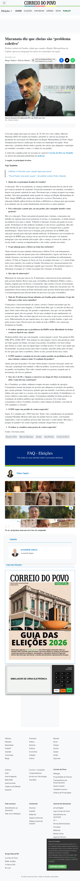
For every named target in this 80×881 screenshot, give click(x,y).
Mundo (56, 813)
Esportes (56, 833)
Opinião (13, 614)
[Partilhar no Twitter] (67, 60)
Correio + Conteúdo (37, 844)
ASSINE (18, 11)
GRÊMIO (50, 11)
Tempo (56, 820)
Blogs (7, 833)
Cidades (32, 830)
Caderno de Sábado (13, 861)
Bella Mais (9, 854)
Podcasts (32, 813)
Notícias (32, 820)
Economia (33, 826)
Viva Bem (32, 854)
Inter (7, 848)
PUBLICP (67, 11)
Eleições (5, 11)
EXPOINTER (39, 11)
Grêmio (8, 844)
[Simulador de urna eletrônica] (40, 754)
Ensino (56, 823)
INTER (58, 11)
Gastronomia (10, 858)
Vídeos (31, 816)
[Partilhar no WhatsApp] (72, 60)
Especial (8, 864)
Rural (55, 816)
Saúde (55, 826)
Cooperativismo (35, 848)
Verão (55, 830)
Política (32, 823)
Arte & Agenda (10, 851)
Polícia (31, 833)
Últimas (8, 813)
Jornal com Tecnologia (38, 851)
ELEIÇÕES (28, 11)
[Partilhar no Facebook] (61, 60)
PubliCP (8, 823)
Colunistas (9, 830)
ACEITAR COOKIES (57, 867)
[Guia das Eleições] (40, 691)
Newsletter (9, 820)
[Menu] (4, 3)
